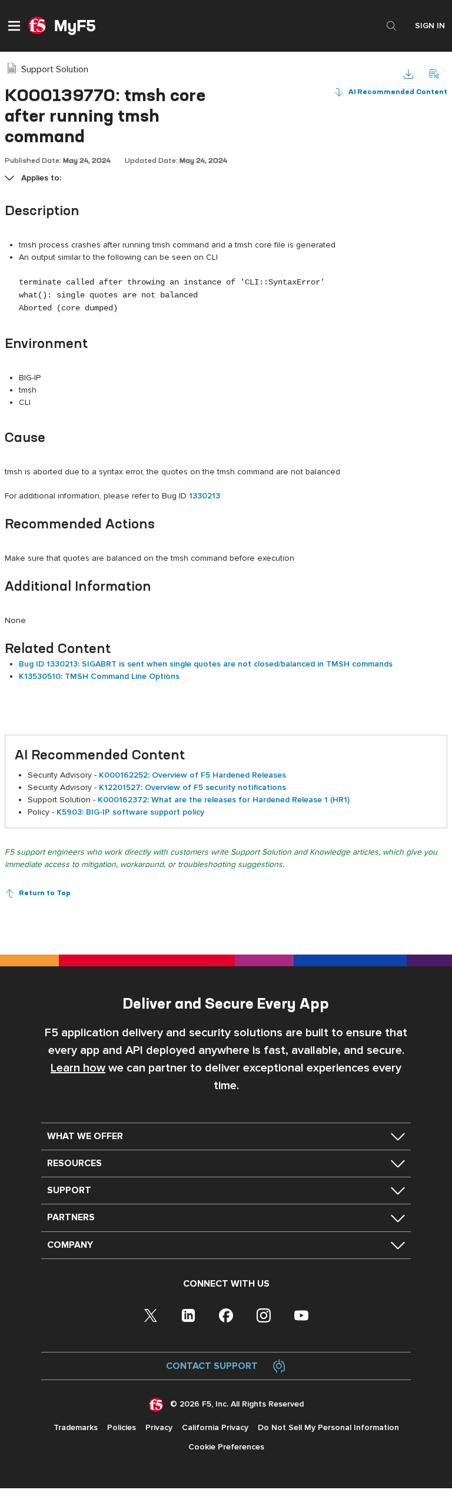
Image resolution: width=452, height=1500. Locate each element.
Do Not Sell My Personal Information (328, 1427)
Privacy (158, 1427)
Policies (121, 1427)
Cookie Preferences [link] (226, 1447)
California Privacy (215, 1427)
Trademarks (76, 1427)
